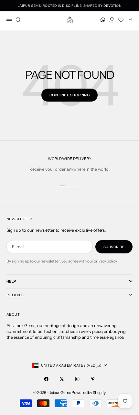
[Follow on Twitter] (61, 379)
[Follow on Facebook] (46, 379)
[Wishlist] (120, 19)
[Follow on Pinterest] (92, 379)
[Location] (111, 19)
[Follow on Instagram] (77, 379)
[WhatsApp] (102, 19)
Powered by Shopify (88, 392)
